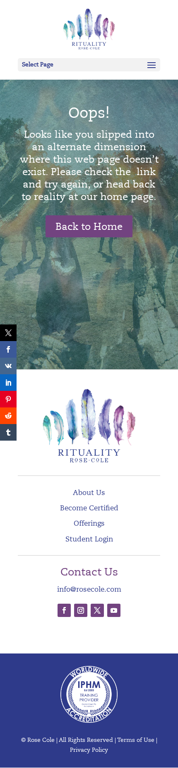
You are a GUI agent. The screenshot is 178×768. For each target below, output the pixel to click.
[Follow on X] (97, 610)
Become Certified (89, 508)
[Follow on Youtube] (113, 610)
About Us (89, 492)
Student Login (89, 539)
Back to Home (89, 226)
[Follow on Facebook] (64, 610)
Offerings (89, 523)
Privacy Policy (89, 749)
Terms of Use (135, 740)
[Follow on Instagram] (80, 610)
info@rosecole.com (89, 589)
